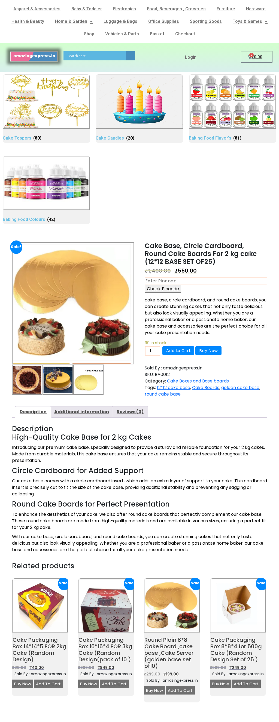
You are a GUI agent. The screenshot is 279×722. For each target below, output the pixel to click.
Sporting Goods (206, 21)
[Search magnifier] (130, 55)
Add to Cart (178, 350)
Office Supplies (163, 21)
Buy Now (208, 350)
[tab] (33, 412)
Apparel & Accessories (36, 8)
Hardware (256, 8)
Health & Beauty (27, 21)
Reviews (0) (130, 412)
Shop (89, 33)
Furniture (226, 8)
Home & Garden (71, 21)
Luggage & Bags (120, 21)
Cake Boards (205, 387)
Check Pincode (163, 289)
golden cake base (240, 387)
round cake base (163, 394)
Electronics (124, 8)
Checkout (185, 33)
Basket (157, 33)
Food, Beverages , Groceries (176, 8)
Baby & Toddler (86, 8)
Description (33, 412)
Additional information (81, 412)
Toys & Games (247, 21)
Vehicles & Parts (122, 33)
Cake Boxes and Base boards (198, 381)
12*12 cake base (173, 387)
